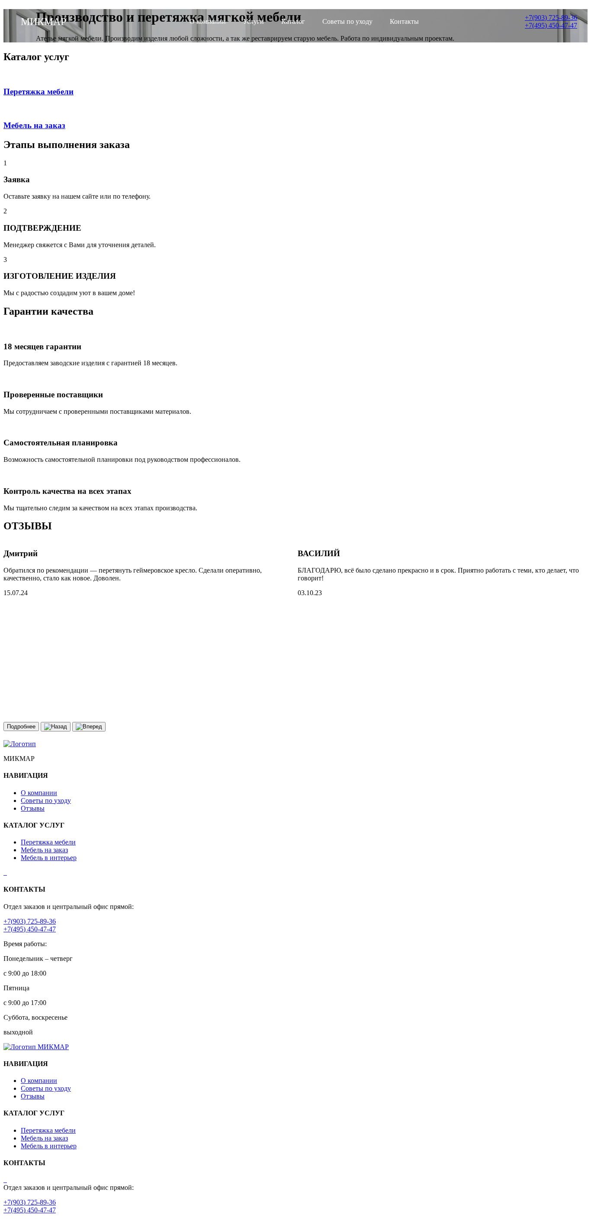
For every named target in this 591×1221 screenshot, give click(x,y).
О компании (208, 21)
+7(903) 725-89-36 (29, 921)
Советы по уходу (347, 21)
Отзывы (33, 808)
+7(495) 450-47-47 (29, 929)
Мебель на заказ (44, 850)
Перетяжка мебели (48, 842)
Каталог (293, 21)
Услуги (253, 21)
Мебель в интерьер (49, 857)
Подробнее (21, 726)
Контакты (404, 21)
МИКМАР (53, 1046)
